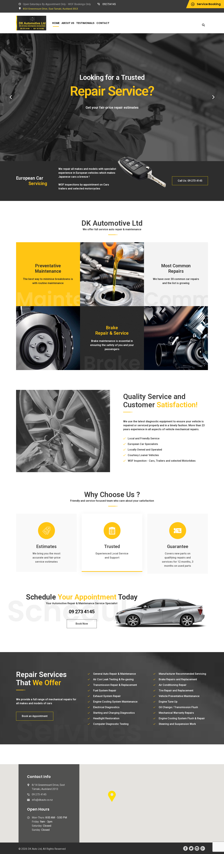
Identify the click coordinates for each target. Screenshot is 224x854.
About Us (67, 23)
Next (213, 97)
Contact (102, 23)
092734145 (109, 4)
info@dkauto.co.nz (42, 799)
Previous (10, 97)
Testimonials (85, 23)
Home (56, 23)
